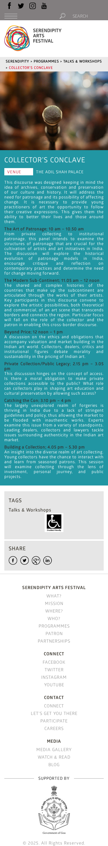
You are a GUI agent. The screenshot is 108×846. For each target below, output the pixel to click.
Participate (54, 721)
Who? (54, 618)
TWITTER (54, 669)
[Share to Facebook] (13, 560)
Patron (54, 633)
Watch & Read (54, 757)
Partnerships (54, 641)
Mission (54, 603)
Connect (54, 706)
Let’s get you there (54, 713)
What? (54, 596)
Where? (54, 611)
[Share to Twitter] (24, 560)
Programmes (54, 626)
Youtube (54, 684)
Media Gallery (54, 749)
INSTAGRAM (54, 677)
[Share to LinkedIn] (47, 560)
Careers (54, 728)
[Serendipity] (33, 38)
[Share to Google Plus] (36, 560)
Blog (54, 764)
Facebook (54, 662)
